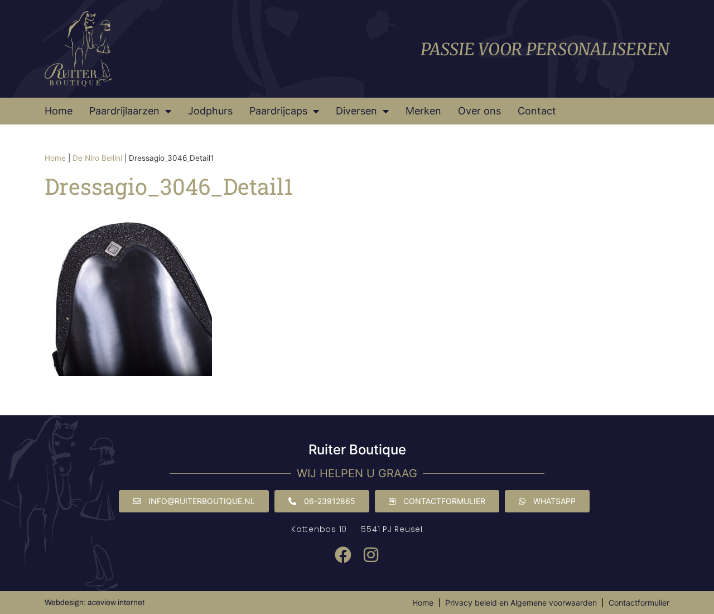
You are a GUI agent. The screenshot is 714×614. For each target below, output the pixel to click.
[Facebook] (343, 554)
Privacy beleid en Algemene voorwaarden (521, 602)
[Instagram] (371, 554)
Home (59, 111)
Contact (537, 111)
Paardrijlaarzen (124, 111)
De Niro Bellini (97, 158)
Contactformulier (639, 602)
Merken (423, 111)
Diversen (356, 111)
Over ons (479, 111)
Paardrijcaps (278, 111)
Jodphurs (210, 111)
